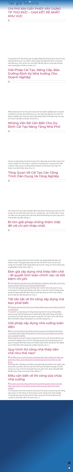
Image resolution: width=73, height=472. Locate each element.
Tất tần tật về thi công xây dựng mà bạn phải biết (36, 301)
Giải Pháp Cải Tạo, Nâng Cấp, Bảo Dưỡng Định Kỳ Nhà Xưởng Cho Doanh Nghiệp (34, 73)
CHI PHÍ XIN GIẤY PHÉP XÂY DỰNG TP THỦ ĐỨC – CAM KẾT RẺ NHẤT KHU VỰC (34, 12)
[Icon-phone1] (69, 463)
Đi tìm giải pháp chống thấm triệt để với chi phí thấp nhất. (34, 224)
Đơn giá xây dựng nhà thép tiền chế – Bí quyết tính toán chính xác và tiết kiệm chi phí (36, 275)
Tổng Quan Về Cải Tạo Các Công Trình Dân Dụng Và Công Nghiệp (33, 174)
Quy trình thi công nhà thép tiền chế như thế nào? (33, 351)
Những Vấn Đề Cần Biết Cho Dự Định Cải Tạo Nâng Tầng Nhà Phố (34, 124)
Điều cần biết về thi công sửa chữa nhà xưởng (35, 377)
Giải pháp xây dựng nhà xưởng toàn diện (36, 325)
